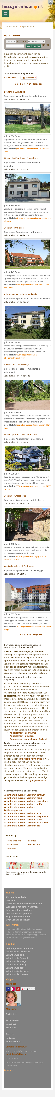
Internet (32, 840)
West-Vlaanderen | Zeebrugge (19, 566)
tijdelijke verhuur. (38, 780)
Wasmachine (34, 844)
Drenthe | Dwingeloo (14, 91)
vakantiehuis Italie (15, 967)
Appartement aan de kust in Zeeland (28, 739)
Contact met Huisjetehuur (19, 913)
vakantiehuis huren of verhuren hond (23, 797)
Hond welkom (14, 840)
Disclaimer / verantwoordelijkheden (24, 903)
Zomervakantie (13, 1041)
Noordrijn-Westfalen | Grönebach (21, 158)
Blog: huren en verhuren (18, 916)
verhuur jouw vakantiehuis (19, 948)
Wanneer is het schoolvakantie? (22, 906)
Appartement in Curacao (22, 735)
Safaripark (11, 1024)
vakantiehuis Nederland (18, 951)
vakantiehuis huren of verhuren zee (22, 825)
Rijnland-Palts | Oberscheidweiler (21, 294)
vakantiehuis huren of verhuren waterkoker (26, 822)
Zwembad (11, 848)
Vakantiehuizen (5, 13)
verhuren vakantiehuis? (16, 1046)
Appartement (28, 26)
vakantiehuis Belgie (16, 954)
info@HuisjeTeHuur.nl (16, 1054)
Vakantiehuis (11, 26)
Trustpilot (11, 983)
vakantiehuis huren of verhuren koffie (23, 804)
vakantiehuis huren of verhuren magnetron (26, 816)
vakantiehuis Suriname (17, 971)
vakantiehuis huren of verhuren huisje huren (26, 801)
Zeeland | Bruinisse (14, 227)
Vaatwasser (12, 844)
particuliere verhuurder (30, 758)
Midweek (10, 1038)
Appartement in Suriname (23, 732)
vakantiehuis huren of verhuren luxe (22, 813)
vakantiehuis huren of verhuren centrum (24, 794)
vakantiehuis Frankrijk (17, 958)
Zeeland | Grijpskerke (15, 495)
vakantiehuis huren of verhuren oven (23, 819)
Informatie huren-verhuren (19, 910)
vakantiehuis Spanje (16, 961)
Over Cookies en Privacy (18, 919)
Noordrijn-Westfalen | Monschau (20, 434)
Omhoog (8, 1070)
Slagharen (11, 1027)
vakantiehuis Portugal (17, 964)
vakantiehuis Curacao (17, 974)
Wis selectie (10, 77)
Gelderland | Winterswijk (16, 364)
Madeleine (11, 1009)
